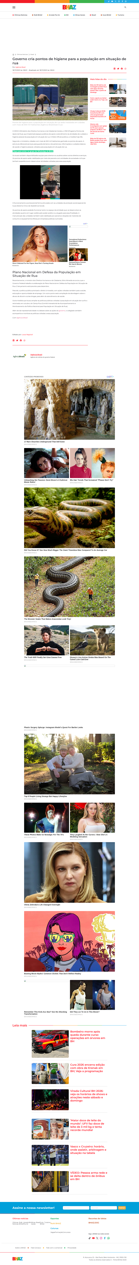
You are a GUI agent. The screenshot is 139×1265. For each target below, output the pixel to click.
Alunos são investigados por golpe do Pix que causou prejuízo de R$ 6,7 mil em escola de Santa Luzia (98, 128)
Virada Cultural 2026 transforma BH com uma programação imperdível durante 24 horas (98, 114)
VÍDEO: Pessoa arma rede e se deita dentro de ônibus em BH (88, 1176)
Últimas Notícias (20, 15)
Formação (59, 1232)
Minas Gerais (80, 15)
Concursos (66, 1232)
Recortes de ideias (97, 1218)
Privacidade (72, 1248)
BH (67, 15)
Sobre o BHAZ (20, 1248)
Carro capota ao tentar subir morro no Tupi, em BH (99, 100)
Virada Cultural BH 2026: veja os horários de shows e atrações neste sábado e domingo (88, 1095)
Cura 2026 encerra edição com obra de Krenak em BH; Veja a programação (87, 1068)
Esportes (54, 1218)
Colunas (54, 1228)
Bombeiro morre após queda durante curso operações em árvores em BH (87, 1036)
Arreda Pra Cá (54, 15)
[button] (114, 69)
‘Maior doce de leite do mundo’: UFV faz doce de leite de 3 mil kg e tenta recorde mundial (87, 1125)
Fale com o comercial (54, 1248)
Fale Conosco (36, 1248)
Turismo (121, 15)
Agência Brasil (20, 67)
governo (62, 311)
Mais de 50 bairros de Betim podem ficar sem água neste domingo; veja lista (98, 141)
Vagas (52, 1232)
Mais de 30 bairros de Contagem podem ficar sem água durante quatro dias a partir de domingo (98, 88)
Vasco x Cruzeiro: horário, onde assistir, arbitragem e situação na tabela (88, 1150)
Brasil (94, 15)
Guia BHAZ (107, 15)
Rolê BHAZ (38, 15)
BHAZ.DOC (94, 1223)
